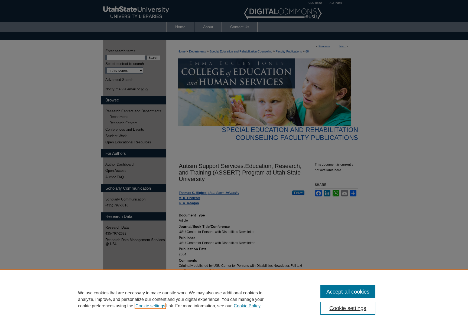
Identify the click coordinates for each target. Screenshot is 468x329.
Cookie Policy (247, 306)
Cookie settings (150, 306)
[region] (234, 299)
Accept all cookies (347, 292)
